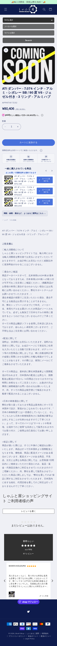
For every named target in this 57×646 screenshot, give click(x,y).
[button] (6, 9)
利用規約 (45, 633)
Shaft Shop (19, 633)
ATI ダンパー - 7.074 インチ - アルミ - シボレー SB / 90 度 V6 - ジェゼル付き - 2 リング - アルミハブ (24, 179)
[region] (28, 2)
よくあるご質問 (33, 633)
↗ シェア (5, 220)
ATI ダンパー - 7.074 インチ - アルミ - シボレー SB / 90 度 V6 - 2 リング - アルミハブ (24, 190)
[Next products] (52, 171)
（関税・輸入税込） (20, 109)
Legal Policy (30, 638)
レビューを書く (28, 511)
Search (28, 40)
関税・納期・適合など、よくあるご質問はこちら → (25, 213)
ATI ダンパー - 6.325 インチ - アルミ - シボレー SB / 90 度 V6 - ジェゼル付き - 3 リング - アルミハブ (24, 201)
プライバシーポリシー (17, 636)
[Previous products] (46, 171)
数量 (4, 121)
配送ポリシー (46, 636)
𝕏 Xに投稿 (13, 220)
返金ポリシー (33, 636)
